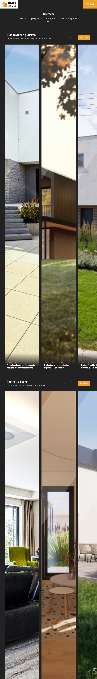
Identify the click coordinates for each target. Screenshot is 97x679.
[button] (70, 37)
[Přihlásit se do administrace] (95, 677)
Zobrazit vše (84, 37)
